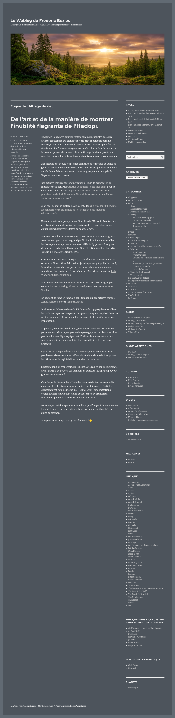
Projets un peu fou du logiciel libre (147, 263)
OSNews (131, 462)
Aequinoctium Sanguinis (139, 485)
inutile (21, 167)
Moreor (131, 560)
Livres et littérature (138, 209)
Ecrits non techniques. (138, 133)
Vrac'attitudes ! (135, 295)
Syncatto (132, 583)
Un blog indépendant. (137, 142)
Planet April (133, 688)
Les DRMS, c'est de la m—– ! (141, 278)
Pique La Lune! (77, 286)
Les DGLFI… (133, 136)
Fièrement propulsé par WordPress (71, 706)
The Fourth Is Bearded (138, 594)
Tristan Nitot (133, 332)
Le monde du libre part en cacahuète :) (147, 246)
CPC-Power (133, 665)
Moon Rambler (17, 173)
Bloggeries (133, 197)
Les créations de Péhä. (137, 357)
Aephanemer (133, 482)
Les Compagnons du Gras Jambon (143, 545)
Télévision (132, 286)
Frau (112, 259)
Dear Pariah (133, 406)
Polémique (132, 298)
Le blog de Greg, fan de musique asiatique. (146, 323)
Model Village (134, 551)
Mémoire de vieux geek (140, 272)
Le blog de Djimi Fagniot (138, 355)
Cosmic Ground (135, 502)
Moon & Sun (133, 554)
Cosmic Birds (134, 499)
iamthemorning (135, 537)
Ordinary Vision (135, 565)
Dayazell (131, 508)
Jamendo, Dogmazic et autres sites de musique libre (21, 143)
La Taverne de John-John (139, 318)
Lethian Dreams (135, 548)
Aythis (131, 493)
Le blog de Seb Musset (137, 411)
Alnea (130, 488)
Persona (131, 574)
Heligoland (133, 528)
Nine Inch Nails (98, 186)
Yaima (131, 603)
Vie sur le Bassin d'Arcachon (140, 292)
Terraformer (133, 585)
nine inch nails (25, 187)
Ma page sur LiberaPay (138, 414)
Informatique (134, 238)
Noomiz (72, 282)
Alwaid (131, 491)
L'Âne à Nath (133, 408)
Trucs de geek (136, 275)
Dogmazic (110, 236)
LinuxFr (131, 459)
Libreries (14, 149)
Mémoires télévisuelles (140, 212)
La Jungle (132, 542)
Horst (130, 534)
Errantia (131, 522)
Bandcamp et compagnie (143, 217)
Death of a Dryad (135, 511)
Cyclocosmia (133, 505)
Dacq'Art (132, 352)
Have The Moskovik (136, 637)
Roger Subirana (62, 275)
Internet (134, 243)
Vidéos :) (132, 289)
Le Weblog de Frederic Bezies (40, 20)
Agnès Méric (48, 301)
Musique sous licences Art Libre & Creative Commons (19, 182)
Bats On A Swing (59, 286)
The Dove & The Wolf (137, 591)
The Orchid (133, 600)
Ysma (130, 606)
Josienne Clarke (135, 539)
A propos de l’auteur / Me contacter (143, 110)
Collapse (131, 496)
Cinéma (133, 206)
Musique (23, 149)
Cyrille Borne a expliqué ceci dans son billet (64, 351)
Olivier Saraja (134, 383)
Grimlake (132, 525)
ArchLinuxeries (139, 252)
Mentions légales (135, 139)
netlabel (14, 187)
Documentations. (135, 131)
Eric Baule (132, 519)
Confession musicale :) (142, 220)
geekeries (23, 164)
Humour (132, 235)
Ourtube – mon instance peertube (143, 420)
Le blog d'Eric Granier (137, 321)
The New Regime (135, 597)
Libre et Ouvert (134, 440)
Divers (131, 232)
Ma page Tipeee (135, 417)
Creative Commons (77, 186)
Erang (130, 516)
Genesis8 (132, 668)
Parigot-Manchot (136, 326)
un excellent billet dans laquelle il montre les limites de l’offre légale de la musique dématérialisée (78, 210)
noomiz (14, 190)
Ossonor (132, 568)
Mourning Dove (135, 562)
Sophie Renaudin (135, 386)
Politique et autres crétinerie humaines (145, 281)
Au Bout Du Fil (134, 631)
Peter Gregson (134, 577)
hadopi (14, 167)
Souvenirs (132, 284)
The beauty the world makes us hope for (145, 588)
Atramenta (133, 377)
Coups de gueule (135, 200)
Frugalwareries (139, 255)
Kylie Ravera (133, 380)
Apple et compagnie (139, 240)
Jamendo (132, 640)
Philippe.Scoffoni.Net (137, 329)
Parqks (131, 571)
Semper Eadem (74, 301)
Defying (131, 514)
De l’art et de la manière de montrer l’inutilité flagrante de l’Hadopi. (62, 122)
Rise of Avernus (135, 580)
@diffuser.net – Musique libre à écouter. (145, 628)
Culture (14, 140)
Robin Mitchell (134, 642)
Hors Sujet (132, 531)
